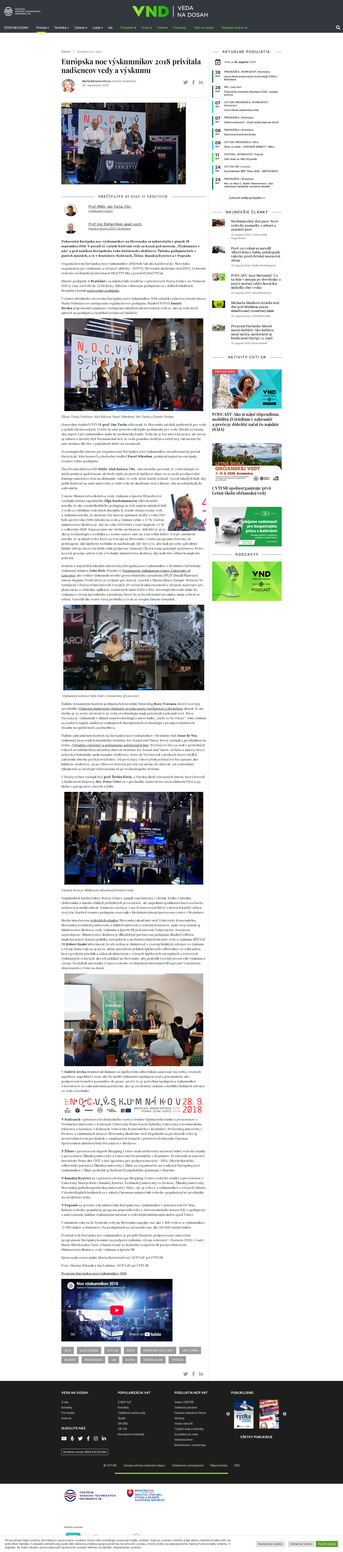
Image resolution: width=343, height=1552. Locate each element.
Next (285, 1414)
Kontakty (66, 1407)
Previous (228, 1414)
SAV (113, 1359)
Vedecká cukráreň (185, 1407)
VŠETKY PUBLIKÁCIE (256, 1437)
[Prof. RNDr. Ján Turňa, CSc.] (70, 210)
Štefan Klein (153, 1359)
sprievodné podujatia (103, 291)
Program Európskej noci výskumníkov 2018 (93, 1273)
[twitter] (185, 82)
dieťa (131, 1350)
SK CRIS (123, 1423)
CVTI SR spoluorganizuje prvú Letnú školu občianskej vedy (241, 490)
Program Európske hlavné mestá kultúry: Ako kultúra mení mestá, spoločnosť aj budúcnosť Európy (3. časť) (252, 332)
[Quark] (232, 1414)
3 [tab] (253, 1432)
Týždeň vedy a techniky (189, 1429)
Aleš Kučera (89, 1350)
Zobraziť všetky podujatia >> (247, 197)
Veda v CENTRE (184, 1402)
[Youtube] (64, 1438)
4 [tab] (259, 1432)
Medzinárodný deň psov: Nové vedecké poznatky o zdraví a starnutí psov (254, 225)
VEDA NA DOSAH (261, 316)
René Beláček (259, 343)
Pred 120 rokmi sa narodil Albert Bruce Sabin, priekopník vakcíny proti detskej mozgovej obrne (255, 254)
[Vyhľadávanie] (338, 28)
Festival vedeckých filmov (190, 1412)
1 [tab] (242, 1432)
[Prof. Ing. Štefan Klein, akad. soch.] (70, 227)
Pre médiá (67, 1412)
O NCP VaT (125, 1402)
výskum (177, 1359)
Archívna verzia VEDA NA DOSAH (84, 1452)
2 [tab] (248, 1432)
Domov (65, 51)
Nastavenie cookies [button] (270, 1543)
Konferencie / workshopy (190, 1445)
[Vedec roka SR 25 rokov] (257, 1413)
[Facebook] (88, 1438)
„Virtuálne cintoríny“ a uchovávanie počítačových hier (110, 745)
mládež (70, 1359)
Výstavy (179, 1418)
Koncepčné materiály (131, 1434)
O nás (64, 1402)
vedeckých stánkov (104, 920)
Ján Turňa (190, 1350)
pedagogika (93, 1359)
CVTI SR (112, 1350)
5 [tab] (265, 1432)
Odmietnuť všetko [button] (301, 1543)
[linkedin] (201, 82)
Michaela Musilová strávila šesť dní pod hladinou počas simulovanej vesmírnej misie (255, 306)
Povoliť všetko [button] (327, 1543)
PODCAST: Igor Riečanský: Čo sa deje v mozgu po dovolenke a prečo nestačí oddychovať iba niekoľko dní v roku (256, 281)
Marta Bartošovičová (96, 81)
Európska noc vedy (89, 51)
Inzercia (66, 1418)
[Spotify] (72, 1438)
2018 (67, 1350)
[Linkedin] (104, 1438)
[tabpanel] (232, 1414)
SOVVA (129, 1359)
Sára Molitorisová (261, 293)
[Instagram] (96, 1438)
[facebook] (193, 82)
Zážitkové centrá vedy (131, 1412)
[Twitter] (80, 1438)
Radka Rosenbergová (264, 265)
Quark (121, 1418)
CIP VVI (122, 1429)
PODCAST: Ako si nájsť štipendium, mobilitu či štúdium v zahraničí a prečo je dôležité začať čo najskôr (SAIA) (245, 421)
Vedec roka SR (183, 1423)
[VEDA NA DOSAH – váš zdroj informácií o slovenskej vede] (170, 11)
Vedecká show (183, 1439)
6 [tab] (271, 1432)
